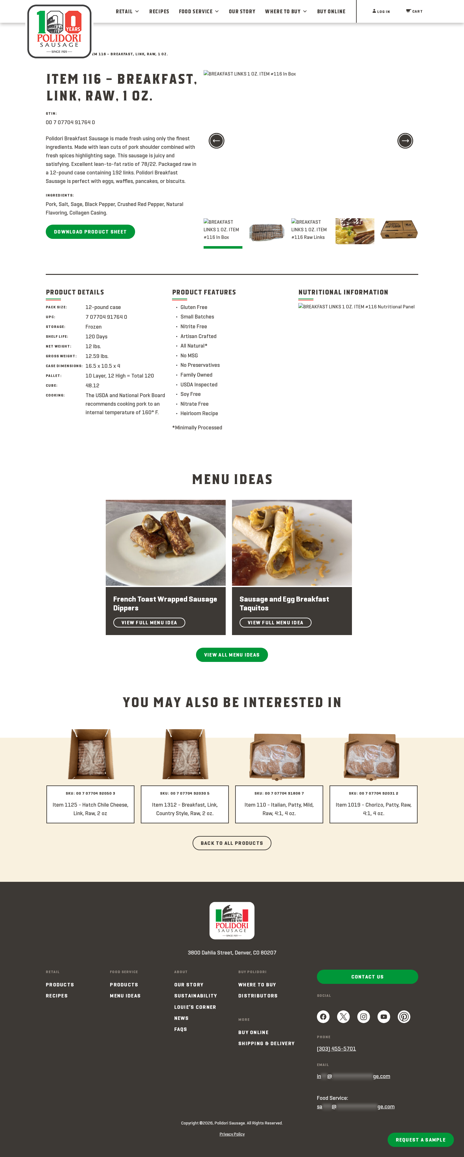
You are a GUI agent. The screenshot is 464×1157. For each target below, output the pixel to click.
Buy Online (331, 11)
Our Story (242, 11)
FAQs (180, 1029)
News (181, 1018)
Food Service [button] (195, 11)
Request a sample (421, 1140)
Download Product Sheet (90, 232)
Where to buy (257, 985)
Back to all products (232, 843)
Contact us (367, 977)
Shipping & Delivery (266, 1043)
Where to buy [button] (282, 11)
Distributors (258, 996)
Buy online (253, 1032)
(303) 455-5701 (336, 1048)
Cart (417, 11)
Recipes (159, 11)
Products (60, 985)
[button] (216, 142)
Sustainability (195, 996)
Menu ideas (125, 996)
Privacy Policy (232, 1134)
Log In (383, 11)
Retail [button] (124, 11)
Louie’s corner (195, 1007)
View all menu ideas (232, 655)
